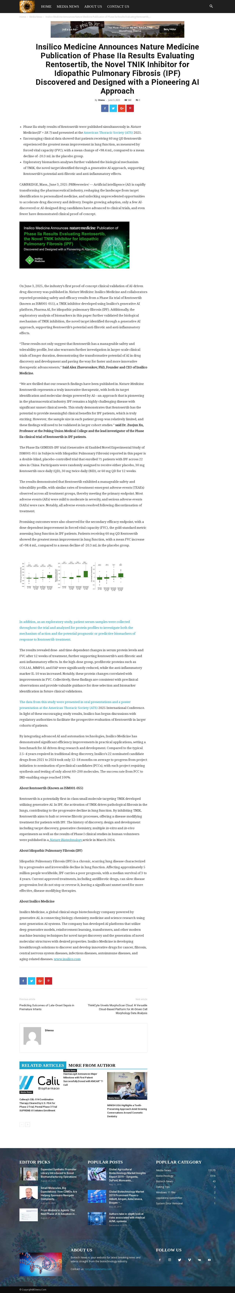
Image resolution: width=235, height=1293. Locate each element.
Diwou (101, 100)
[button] (211, 6)
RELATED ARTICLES (43, 1065)
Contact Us (118, 6)
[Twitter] (179, 1260)
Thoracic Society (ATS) (116, 132)
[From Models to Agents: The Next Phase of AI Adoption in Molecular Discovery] (28, 1214)
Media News (68, 6)
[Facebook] (159, 1260)
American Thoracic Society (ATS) (73, 708)
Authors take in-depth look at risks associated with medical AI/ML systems (127, 1217)
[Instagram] (169, 1260)
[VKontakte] (199, 1260)
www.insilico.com (67, 959)
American (91, 132)
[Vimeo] (189, 1260)
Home (46, 6)
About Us (93, 6)
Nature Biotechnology (66, 840)
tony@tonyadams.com (98, 1269)
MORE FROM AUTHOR (91, 1065)
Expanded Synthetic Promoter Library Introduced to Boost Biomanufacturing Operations (59, 1173)
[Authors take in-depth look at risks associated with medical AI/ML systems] (97, 1218)
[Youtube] (209, 1260)
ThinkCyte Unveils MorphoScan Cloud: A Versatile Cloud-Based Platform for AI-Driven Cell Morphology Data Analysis (117, 1009)
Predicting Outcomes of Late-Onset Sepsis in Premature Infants (46, 1007)
